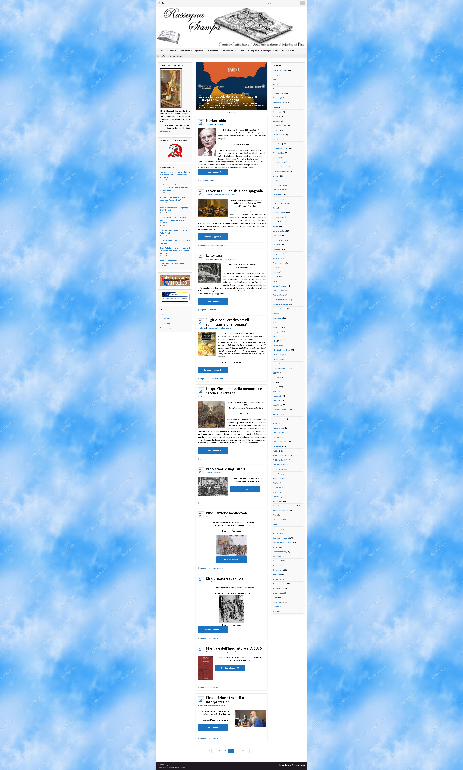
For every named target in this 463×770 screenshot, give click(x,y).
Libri (217, 328)
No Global (276, 423)
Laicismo (276, 377)
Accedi (162, 314)
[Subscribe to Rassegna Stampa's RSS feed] (159, 2)
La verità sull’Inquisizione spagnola (234, 191)
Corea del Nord (278, 153)
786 (224, 751)
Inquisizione (220, 194)
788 (236, 751)
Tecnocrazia (277, 575)
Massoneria (277, 396)
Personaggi (219, 124)
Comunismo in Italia (280, 148)
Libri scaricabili (228, 50)
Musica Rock (277, 414)
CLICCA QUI (165, 131)
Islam (275, 341)
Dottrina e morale (279, 213)
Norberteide (216, 120)
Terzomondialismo (279, 584)
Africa (275, 80)
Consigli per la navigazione (192, 50)
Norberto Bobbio (207, 181)
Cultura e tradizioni (280, 185)
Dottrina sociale (279, 217)
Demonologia (278, 199)
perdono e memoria (207, 459)
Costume (276, 158)
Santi (275, 524)
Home (160, 50)
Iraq (274, 336)
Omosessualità (278, 432)
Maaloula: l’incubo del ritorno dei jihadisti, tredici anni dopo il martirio (174, 220)
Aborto (275, 75)
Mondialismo (277, 405)
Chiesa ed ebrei (279, 135)
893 (252, 751)
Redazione (210, 124)
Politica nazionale (279, 460)
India (275, 323)
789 (242, 751)
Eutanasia (276, 258)
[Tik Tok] (163, 2)
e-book (275, 226)
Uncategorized (278, 593)
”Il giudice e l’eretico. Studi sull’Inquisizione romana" (227, 322)
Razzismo (276, 483)
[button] (200, 86)
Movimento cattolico (280, 410)
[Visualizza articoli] (231, 86)
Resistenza (277, 492)
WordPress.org (165, 328)
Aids (274, 84)
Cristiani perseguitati (281, 171)
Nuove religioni (278, 428)
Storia (233, 194)
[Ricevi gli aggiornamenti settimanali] (171, 2)
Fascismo (276, 272)
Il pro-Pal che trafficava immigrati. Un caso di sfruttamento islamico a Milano (175, 250)
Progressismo (278, 469)
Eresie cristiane (278, 240)
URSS (275, 597)
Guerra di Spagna (279, 295)
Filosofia (276, 277)
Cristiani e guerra (279, 162)
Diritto (275, 208)
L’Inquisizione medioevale (227, 513)
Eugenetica (277, 249)
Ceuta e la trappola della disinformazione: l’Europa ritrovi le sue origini (174, 187)
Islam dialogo (278, 345)
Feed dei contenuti (167, 319)
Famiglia (276, 268)
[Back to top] (458, 765)
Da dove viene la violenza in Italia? (175, 240)
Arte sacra (277, 98)
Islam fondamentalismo (281, 350)
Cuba (275, 180)
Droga (275, 222)
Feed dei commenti (167, 323)
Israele (275, 364)
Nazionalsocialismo (280, 419)
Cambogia (276, 121)
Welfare (276, 611)
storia (220, 568)
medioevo (214, 568)
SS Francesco (278, 556)
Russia (275, 515)
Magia (275, 391)
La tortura (214, 255)
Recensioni (277, 487)
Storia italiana (278, 570)
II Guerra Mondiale (280, 309)
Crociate (276, 176)
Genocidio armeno (280, 286)
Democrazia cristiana (280, 190)
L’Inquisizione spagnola (225, 578)
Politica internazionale (281, 455)
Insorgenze (277, 332)
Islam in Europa (278, 355)
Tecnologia (277, 579)
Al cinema (276, 89)
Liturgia (276, 387)
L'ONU (275, 373)
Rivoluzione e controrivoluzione (284, 506)
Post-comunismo (279, 465)
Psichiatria (277, 474)
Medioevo (228, 194)
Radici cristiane (278, 478)
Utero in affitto (278, 602)
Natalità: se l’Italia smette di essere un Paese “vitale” (230, 98)
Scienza (276, 533)
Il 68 (274, 313)
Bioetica (276, 107)
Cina (274, 139)
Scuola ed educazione (281, 538)
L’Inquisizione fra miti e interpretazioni (225, 699)
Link (242, 50)
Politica (275, 451)
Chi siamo (171, 50)
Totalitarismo (278, 588)
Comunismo (277, 144)
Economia (276, 235)
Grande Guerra (278, 290)
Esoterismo (277, 245)
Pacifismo (276, 437)
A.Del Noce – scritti (280, 70)
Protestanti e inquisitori (225, 469)
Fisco (275, 281)
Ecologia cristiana (279, 231)
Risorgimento (278, 501)
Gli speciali (213, 50)
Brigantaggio (278, 112)
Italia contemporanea (281, 368)
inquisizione (204, 245)
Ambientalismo (278, 93)
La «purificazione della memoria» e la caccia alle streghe (236, 390)
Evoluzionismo (278, 263)
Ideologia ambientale (281, 300)
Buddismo (276, 116)
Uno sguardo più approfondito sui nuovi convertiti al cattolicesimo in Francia (175, 174)
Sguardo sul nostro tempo (282, 542)
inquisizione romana (217, 378)
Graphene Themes (178, 767)
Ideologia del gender (280, 304)
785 (218, 751)
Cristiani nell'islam (279, 167)
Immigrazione (278, 318)
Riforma (218, 473)
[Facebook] (167, 2)
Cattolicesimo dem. (280, 125)
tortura (213, 310)
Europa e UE (277, 254)
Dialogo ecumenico (280, 203)
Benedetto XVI (278, 103)
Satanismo (277, 529)
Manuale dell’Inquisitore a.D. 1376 (234, 648)
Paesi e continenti (279, 442)
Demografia (277, 194)
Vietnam (276, 607)
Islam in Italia (278, 359)
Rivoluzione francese (280, 510)
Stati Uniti (276, 561)
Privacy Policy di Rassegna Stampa (263, 50)
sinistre (276, 547)
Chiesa (210, 397)
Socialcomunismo (279, 552)
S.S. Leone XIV (278, 520)
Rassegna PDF (288, 50)
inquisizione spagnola (218, 245)
